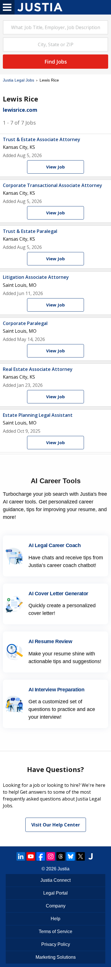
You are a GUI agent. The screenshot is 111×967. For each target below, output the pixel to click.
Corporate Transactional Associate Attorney (52, 185)
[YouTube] (30, 856)
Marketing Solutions (56, 957)
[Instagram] (50, 856)
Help (55, 918)
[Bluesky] (70, 856)
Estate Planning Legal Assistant (38, 415)
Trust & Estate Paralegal (30, 231)
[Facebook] (40, 856)
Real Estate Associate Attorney (38, 369)
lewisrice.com (20, 109)
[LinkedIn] (21, 856)
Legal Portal (55, 893)
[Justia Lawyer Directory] (90, 856)
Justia (63, 868)
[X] (80, 856)
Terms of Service (55, 931)
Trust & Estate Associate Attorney (41, 139)
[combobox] (55, 27)
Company (55, 905)
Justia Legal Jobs (18, 80)
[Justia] (39, 7)
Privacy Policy (55, 944)
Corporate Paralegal (25, 323)
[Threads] (60, 856)
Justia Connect (55, 880)
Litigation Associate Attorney (36, 277)
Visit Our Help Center (55, 825)
